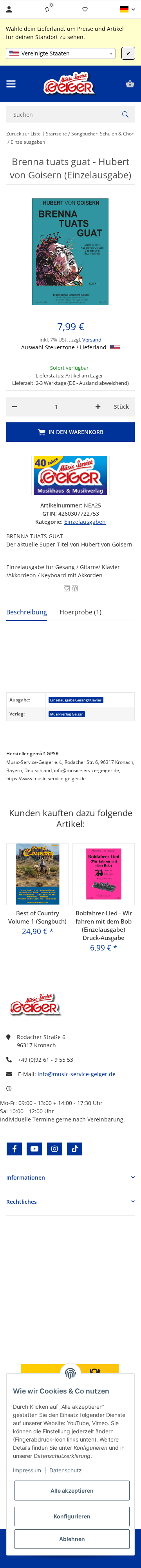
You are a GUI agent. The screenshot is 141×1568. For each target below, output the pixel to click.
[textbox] (60, 53)
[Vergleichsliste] (47, 9)
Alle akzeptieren (72, 1490)
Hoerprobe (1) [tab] (80, 612)
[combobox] (61, 53)
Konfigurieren (72, 1516)
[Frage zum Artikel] (75, 588)
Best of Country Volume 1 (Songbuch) (37, 917)
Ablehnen (72, 1539)
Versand (91, 339)
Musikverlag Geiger (66, 714)
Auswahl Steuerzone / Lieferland (64, 347)
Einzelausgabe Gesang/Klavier (75, 700)
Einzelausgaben (85, 521)
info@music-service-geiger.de (77, 1074)
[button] (127, 9)
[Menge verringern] (14, 406)
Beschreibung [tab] (26, 612)
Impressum (27, 1470)
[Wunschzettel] (85, 9)
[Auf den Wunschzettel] (67, 588)
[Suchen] (125, 114)
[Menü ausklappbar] (11, 84)
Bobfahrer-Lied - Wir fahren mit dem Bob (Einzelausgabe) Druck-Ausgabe (104, 925)
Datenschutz (65, 1470)
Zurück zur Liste (23, 133)
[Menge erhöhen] (98, 406)
